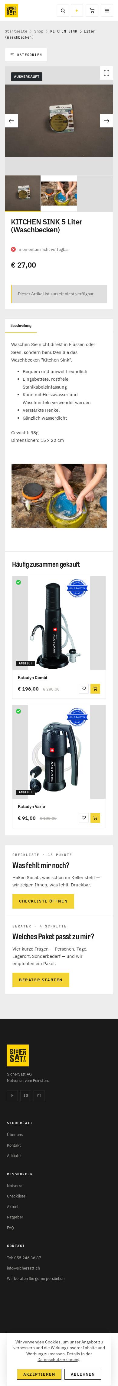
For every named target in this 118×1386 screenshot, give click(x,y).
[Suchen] (63, 11)
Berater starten (41, 979)
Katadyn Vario (31, 806)
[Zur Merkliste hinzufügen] (84, 689)
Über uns (15, 1134)
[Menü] (107, 11)
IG (25, 1095)
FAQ (10, 1227)
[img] (18, 582)
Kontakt (14, 1145)
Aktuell (13, 1206)
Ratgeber (15, 1217)
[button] (95, 689)
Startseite (16, 31)
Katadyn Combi (32, 677)
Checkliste (16, 1196)
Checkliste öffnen (43, 901)
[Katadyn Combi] (59, 623)
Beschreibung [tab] (21, 325)
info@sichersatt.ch (23, 1268)
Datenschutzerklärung (58, 1359)
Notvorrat (15, 1185)
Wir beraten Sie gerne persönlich (35, 1278)
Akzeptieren (39, 1374)
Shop (38, 31)
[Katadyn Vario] (59, 752)
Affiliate (14, 1155)
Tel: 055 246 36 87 (24, 1257)
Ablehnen (83, 1374)
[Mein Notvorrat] (77, 11)
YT (39, 1095)
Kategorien (29, 55)
